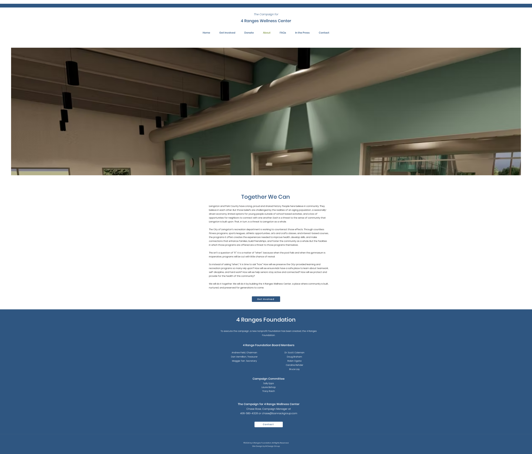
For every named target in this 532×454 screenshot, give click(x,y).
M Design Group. (272, 446)
